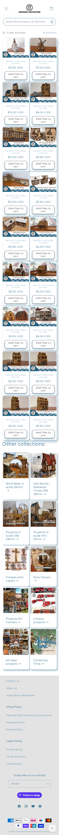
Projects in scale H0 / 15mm (41, 535)
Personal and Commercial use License (28, 715)
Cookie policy (14, 763)
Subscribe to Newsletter (20, 695)
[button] (6, 8)
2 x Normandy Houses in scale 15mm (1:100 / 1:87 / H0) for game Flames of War (43, 149)
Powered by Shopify (41, 831)
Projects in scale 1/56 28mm (13, 535)
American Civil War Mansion (43, 328)
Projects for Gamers (14, 620)
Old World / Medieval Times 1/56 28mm (41, 489)
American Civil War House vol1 (43, 238)
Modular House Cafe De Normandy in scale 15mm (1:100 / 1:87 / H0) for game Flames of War (43, 194)
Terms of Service (16, 756)
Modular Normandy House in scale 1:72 (43, 104)
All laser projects (12, 662)
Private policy (14, 749)
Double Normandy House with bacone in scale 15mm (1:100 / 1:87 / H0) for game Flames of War (43, 418)
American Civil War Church (16, 283)
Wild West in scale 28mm (15, 485)
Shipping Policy (15, 722)
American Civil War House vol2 (43, 283)
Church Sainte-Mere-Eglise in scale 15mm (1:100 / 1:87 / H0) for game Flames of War (16, 104)
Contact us (12, 681)
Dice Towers (42, 577)
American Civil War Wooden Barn (16, 328)
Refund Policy (14, 729)
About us (11, 688)
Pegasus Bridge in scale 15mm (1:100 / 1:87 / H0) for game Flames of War (16, 194)
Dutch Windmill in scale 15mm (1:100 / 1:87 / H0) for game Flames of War (43, 59)
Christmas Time (40, 662)
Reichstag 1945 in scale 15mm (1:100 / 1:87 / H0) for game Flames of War (16, 149)
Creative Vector (23, 831)
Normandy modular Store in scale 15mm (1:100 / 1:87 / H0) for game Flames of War (43, 373)
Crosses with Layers (15, 578)
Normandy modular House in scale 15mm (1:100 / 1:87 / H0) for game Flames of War (16, 373)
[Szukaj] (52, 22)
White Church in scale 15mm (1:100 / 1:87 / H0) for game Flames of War (16, 59)
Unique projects (39, 620)
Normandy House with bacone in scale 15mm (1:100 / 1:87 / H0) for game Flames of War (16, 418)
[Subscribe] (47, 784)
